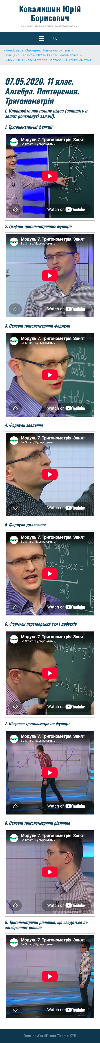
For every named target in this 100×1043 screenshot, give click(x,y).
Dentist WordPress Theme (46, 1036)
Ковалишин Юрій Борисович (50, 13)
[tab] (42, 38)
